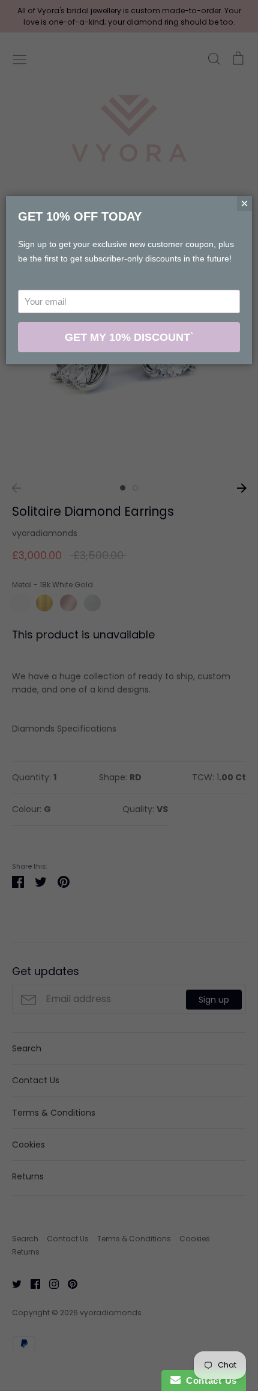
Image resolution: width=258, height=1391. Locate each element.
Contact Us (209, 1380)
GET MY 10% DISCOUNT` (129, 337)
